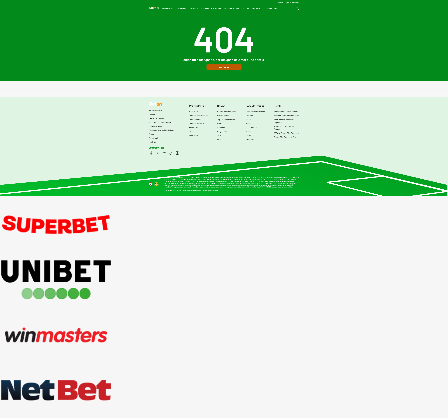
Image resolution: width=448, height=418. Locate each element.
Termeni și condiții (156, 118)
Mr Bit (219, 139)
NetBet (220, 124)
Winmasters (250, 139)
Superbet (221, 128)
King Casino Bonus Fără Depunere (284, 127)
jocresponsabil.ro (287, 187)
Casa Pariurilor (252, 128)
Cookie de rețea (155, 126)
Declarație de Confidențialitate (161, 130)
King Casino (222, 132)
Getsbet (249, 132)
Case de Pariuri (257, 8)
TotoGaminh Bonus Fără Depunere (284, 121)
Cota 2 (191, 132)
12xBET (249, 136)
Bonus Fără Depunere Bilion (286, 137)
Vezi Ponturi (224, 67)
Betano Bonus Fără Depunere (286, 116)
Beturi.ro (167, 178)
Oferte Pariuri (216, 8)
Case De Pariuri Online (255, 112)
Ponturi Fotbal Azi (196, 124)
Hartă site (153, 142)
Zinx (219, 136)
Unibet (248, 120)
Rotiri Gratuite (223, 116)
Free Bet (246, 8)
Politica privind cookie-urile (160, 122)
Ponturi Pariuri (167, 8)
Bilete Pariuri (181, 8)
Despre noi (153, 138)
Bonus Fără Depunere (231, 8)
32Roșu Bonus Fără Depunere (286, 133)
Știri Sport (205, 8)
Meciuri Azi (194, 8)
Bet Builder (193, 136)
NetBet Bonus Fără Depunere (286, 112)
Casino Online (272, 8)
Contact (152, 134)
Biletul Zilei (193, 128)
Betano (249, 124)
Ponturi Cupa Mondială (198, 116)
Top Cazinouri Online (226, 120)
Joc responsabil (155, 110)
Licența (152, 114)
